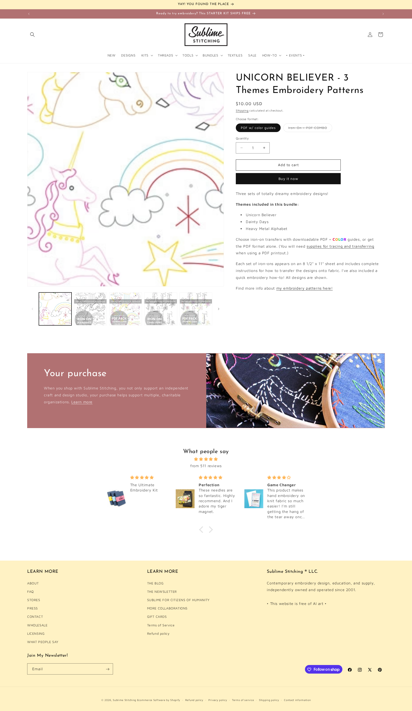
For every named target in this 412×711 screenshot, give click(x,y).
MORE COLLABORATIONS (167, 608)
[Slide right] (218, 309)
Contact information (297, 699)
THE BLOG (155, 583)
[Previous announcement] (29, 13)
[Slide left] (32, 309)
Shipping (242, 110)
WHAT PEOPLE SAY (42, 642)
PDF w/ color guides (258, 128)
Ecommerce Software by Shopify (158, 699)
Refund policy (158, 633)
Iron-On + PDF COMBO (310, 128)
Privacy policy (217, 699)
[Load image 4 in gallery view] (160, 308)
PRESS (32, 608)
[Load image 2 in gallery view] (90, 308)
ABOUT (33, 583)
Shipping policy (269, 699)
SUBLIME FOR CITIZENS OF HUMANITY (178, 600)
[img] (206, 458)
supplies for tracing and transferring (340, 246)
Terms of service (243, 699)
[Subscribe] (107, 669)
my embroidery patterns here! (304, 288)
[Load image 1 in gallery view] (55, 308)
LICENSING (36, 633)
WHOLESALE (37, 625)
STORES (33, 600)
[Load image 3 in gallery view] (125, 308)
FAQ (30, 591)
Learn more (82, 401)
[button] (32, 34)
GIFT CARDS (157, 616)
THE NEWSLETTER (162, 591)
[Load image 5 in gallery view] (196, 308)
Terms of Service (161, 625)
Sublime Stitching (124, 699)
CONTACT (35, 616)
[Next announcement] (383, 13)
